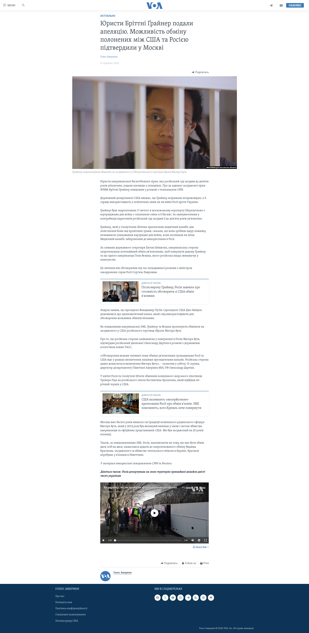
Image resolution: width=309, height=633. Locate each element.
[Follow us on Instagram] (180, 598)
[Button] (200, 72)
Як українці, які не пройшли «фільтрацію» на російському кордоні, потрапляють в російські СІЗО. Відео (172, 487)
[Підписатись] (211, 598)
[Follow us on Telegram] (188, 598)
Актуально (107, 16)
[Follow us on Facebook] (157, 598)
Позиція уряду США (66, 620)
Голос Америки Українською (122, 491)
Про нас (59, 596)
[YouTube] (281, 5)
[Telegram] (271, 5)
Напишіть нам (63, 602)
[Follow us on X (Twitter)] (165, 598)
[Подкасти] (203, 598)
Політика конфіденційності (71, 608)
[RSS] (196, 598)
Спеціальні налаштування (70, 614)
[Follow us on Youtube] (173, 598)
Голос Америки (109, 57)
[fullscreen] (205, 540)
